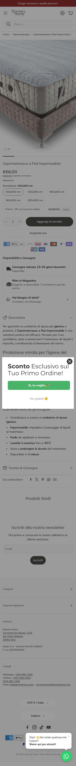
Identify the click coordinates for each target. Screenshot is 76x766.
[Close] (69, 361)
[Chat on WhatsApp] (66, 756)
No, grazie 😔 (39, 398)
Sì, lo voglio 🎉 (38, 385)
